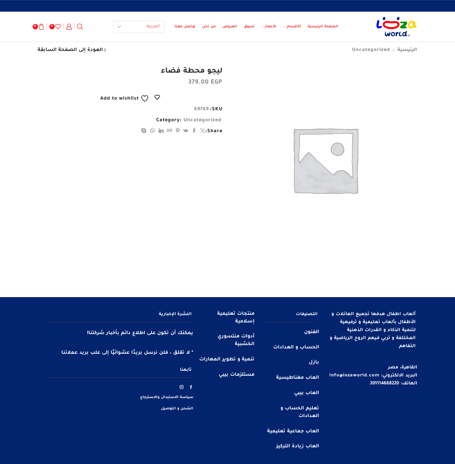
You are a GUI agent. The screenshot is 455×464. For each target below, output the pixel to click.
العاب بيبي (306, 393)
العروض (230, 27)
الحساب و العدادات (296, 347)
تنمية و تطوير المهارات (226, 359)
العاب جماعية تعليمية (293, 431)
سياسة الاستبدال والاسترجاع (166, 397)
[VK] (186, 132)
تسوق (249, 27)
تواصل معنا (185, 27)
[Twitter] (202, 132)
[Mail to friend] (170, 132)
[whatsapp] (152, 132)
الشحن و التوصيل (177, 409)
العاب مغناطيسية (297, 378)
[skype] (144, 132)
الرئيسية (407, 50)
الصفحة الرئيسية (323, 27)
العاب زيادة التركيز (297, 446)
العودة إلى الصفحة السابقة (70, 50)
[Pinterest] (178, 132)
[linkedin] (161, 132)
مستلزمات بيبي (236, 375)
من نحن (209, 27)
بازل (314, 362)
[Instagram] (182, 387)
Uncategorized (371, 50)
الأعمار (270, 27)
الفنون (311, 332)
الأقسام (294, 27)
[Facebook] (194, 132)
